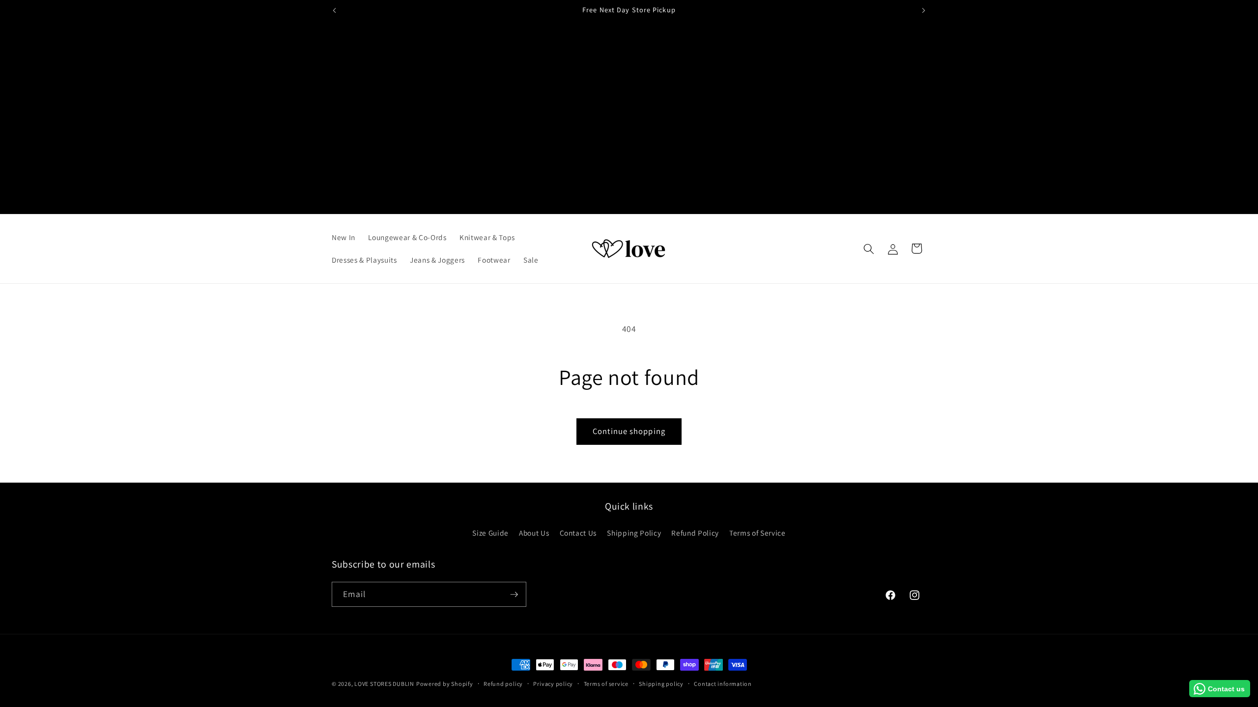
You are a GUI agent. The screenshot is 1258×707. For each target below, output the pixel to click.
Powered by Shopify (444, 683)
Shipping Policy (634, 533)
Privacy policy (553, 683)
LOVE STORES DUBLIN (384, 683)
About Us (534, 533)
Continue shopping (629, 431)
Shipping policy (661, 683)
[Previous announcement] (334, 10)
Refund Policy (695, 533)
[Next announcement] (924, 10)
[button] (869, 248)
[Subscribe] (514, 594)
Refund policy (503, 683)
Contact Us (578, 533)
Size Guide (490, 533)
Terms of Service (757, 533)
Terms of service (606, 683)
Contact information (723, 683)
